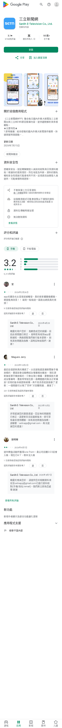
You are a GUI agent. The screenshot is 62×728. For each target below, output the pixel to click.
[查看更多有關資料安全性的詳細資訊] (13, 223)
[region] (31, 37)
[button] (34, 39)
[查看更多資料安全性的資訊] (56, 162)
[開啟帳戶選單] (56, 4)
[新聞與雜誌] (12, 154)
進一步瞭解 (18, 193)
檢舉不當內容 (13, 530)
